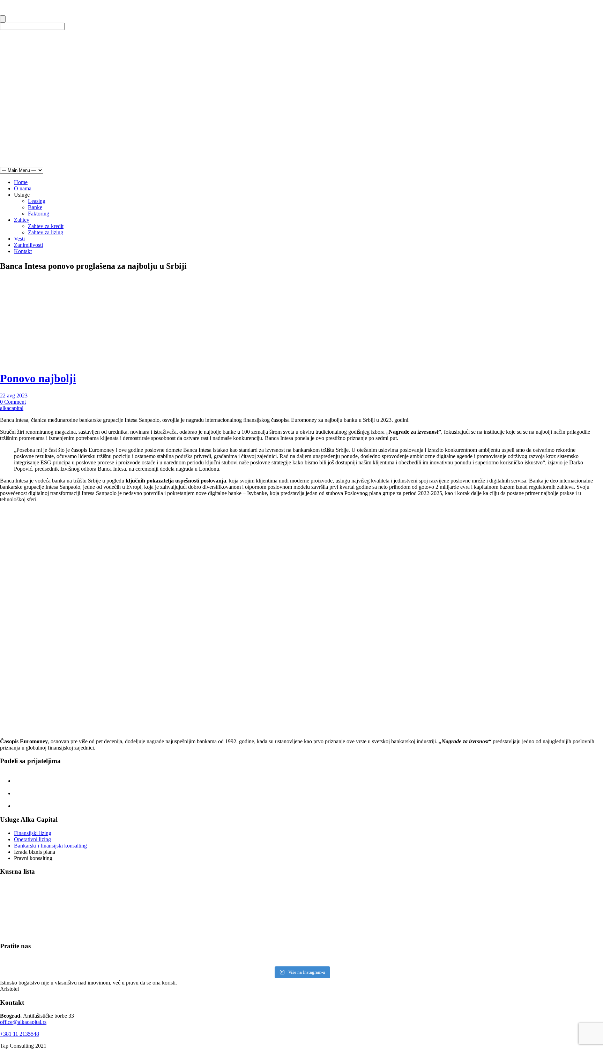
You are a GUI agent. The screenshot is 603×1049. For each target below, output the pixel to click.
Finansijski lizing (32, 833)
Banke (35, 207)
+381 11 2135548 (19, 1034)
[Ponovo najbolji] (108, 361)
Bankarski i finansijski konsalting (50, 846)
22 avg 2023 (14, 395)
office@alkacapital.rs (23, 1022)
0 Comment (13, 402)
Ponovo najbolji (38, 378)
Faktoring (38, 213)
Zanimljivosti (28, 245)
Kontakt (23, 251)
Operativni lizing (32, 839)
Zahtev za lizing (45, 232)
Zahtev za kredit (46, 226)
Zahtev (21, 220)
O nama (22, 188)
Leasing (36, 201)
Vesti (19, 239)
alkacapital (11, 408)
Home (21, 182)
